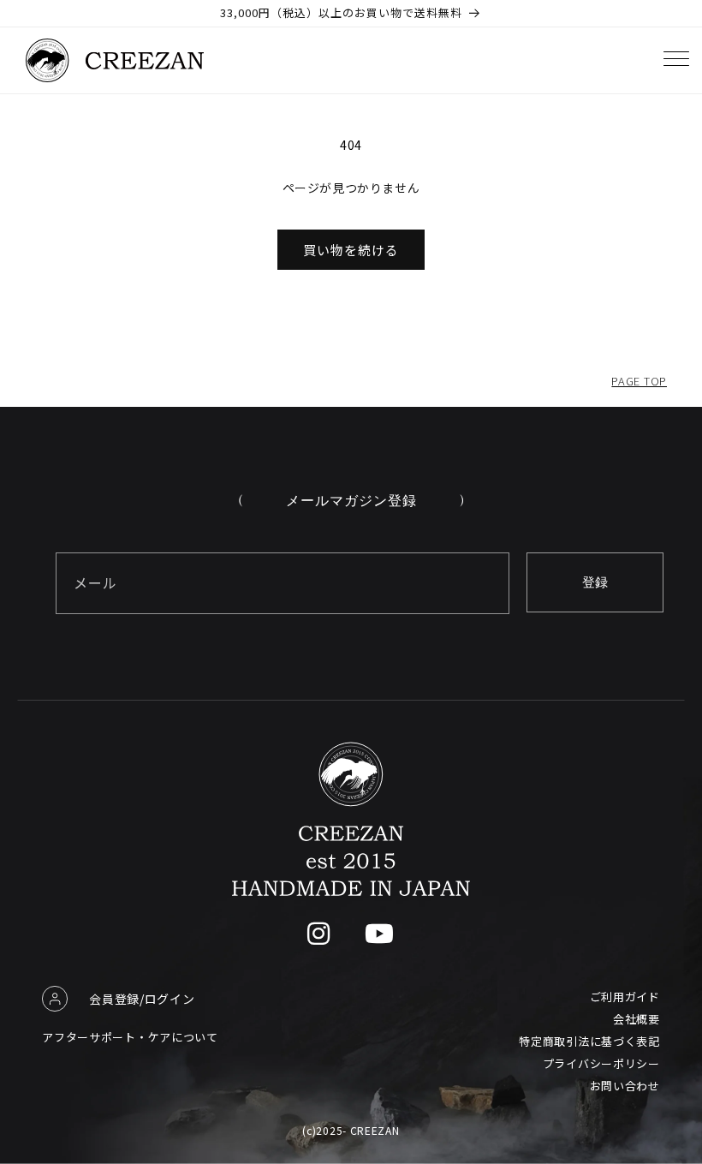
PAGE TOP (639, 381)
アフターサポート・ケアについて (130, 1037)
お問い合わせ (625, 1085)
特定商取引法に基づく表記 (589, 1041)
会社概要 (636, 1019)
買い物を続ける (351, 250)
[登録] (594, 582)
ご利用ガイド (625, 996)
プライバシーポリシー (601, 1063)
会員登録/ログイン (141, 998)
